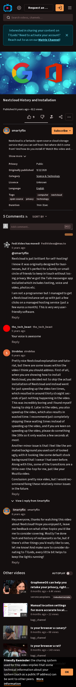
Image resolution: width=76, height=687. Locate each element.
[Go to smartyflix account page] (6, 130)
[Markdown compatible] (67, 226)
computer (43, 195)
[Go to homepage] (8, 7)
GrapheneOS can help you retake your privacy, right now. (49, 584)
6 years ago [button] (22, 109)
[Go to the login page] (60, 7)
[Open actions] (69, 116)
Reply (15, 317)
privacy (30, 199)
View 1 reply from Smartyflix (32, 501)
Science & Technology (48, 176)
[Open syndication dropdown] (26, 216)
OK (67, 672)
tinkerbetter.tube (61, 597)
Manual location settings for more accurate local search (48, 607)
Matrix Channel (49, 40)
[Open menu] (70, 8)
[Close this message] (67, 35)
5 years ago (18, 248)
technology (43, 199)
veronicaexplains (40, 597)
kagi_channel (38, 620)
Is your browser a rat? (46, 646)
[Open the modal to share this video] (60, 117)
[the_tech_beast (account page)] (6, 328)
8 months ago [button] (39, 632)
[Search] (8, 17)
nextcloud (56, 195)
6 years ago (18, 355)
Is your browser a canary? (48, 628)
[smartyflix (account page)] (6, 511)
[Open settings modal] (19, 8)
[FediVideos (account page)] (6, 245)
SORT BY (38, 216)
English (40, 188)
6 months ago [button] (39, 591)
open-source (16, 199)
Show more (15, 156)
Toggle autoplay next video (69, 573)
